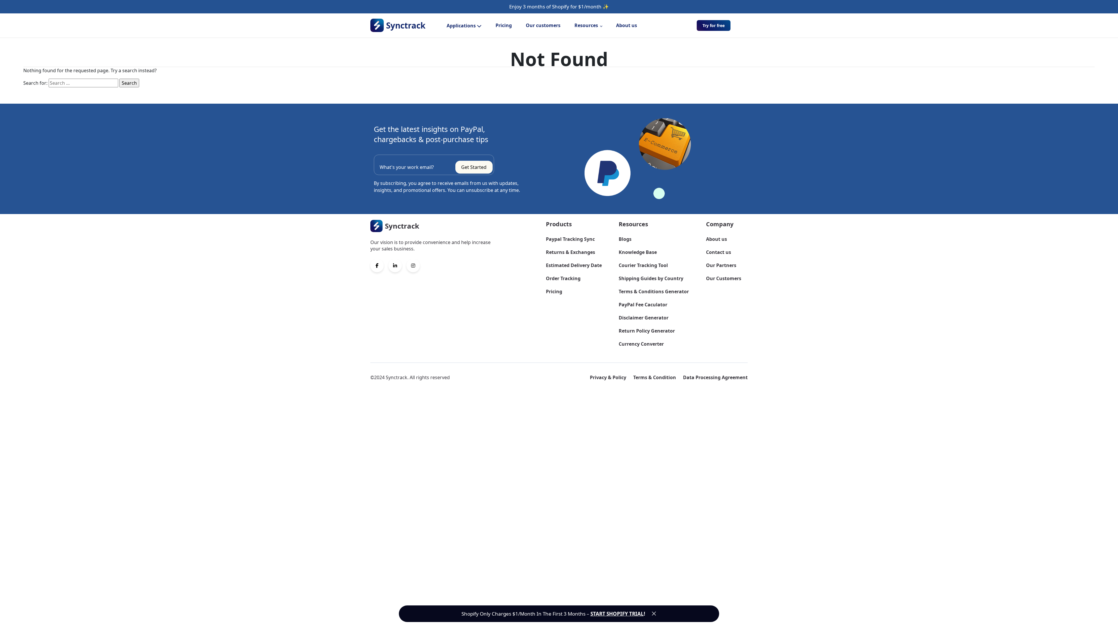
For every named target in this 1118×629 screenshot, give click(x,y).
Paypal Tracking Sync (570, 239)
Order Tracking (563, 278)
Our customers (543, 25)
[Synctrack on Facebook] (377, 265)
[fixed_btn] (654, 613)
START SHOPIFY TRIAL (617, 613)
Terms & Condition (654, 377)
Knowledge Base (638, 252)
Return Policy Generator (647, 331)
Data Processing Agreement (715, 377)
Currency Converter (641, 344)
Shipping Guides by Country (651, 278)
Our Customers (723, 278)
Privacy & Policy (608, 377)
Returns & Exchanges (570, 252)
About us (626, 25)
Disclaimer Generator (643, 317)
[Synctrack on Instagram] (413, 265)
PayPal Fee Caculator (643, 304)
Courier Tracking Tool (643, 265)
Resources (586, 25)
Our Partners (721, 265)
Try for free (714, 25)
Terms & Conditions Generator (654, 291)
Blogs (625, 239)
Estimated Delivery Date (574, 265)
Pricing (504, 25)
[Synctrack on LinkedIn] (395, 265)
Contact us (718, 252)
